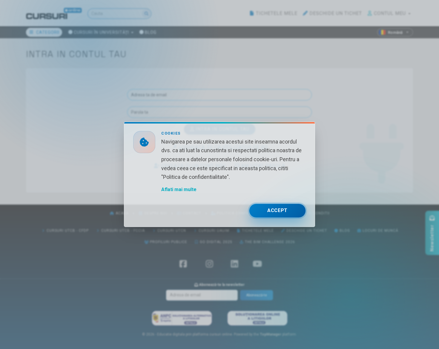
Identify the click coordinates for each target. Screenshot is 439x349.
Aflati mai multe (179, 190)
